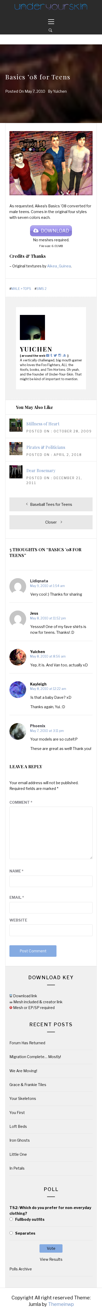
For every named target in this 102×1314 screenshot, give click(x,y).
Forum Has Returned (27, 1043)
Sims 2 (41, 289)
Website (18, 920)
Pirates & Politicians (45, 447)
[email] (48, 355)
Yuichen (60, 91)
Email (16, 897)
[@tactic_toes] (60, 355)
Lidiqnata (39, 581)
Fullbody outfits (29, 1219)
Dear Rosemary (40, 470)
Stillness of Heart (42, 423)
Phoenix (37, 726)
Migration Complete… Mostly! (35, 1056)
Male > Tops (21, 289)
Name (16, 871)
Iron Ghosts (19, 1140)
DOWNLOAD (55, 230)
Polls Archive (20, 1269)
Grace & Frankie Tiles (27, 1084)
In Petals (17, 1168)
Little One (18, 1154)
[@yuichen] (52, 355)
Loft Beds (18, 1126)
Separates (25, 1233)
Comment (20, 802)
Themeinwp (61, 1304)
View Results (51, 1259)
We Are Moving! (23, 1071)
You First (17, 1112)
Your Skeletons (22, 1098)
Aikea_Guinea (59, 266)
